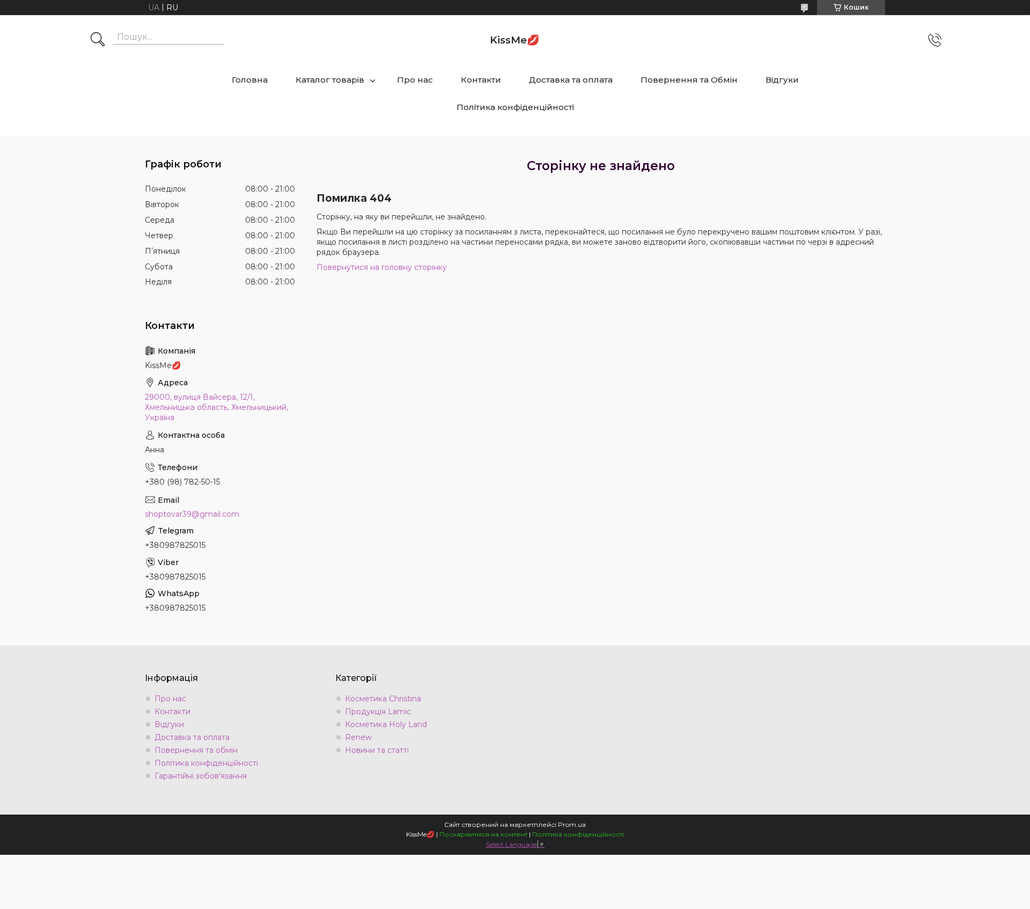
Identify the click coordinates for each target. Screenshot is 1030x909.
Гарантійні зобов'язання (200, 776)
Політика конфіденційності (515, 107)
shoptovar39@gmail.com (192, 514)
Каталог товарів (330, 80)
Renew (358, 737)
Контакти (481, 80)
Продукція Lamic (378, 711)
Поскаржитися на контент (483, 834)
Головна (250, 80)
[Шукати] (97, 40)
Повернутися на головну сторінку (382, 267)
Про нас (415, 80)
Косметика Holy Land (386, 724)
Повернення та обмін (196, 750)
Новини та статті (377, 750)
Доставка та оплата (571, 80)
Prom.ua (572, 824)
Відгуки (782, 80)
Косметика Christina (383, 698)
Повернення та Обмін (689, 80)
